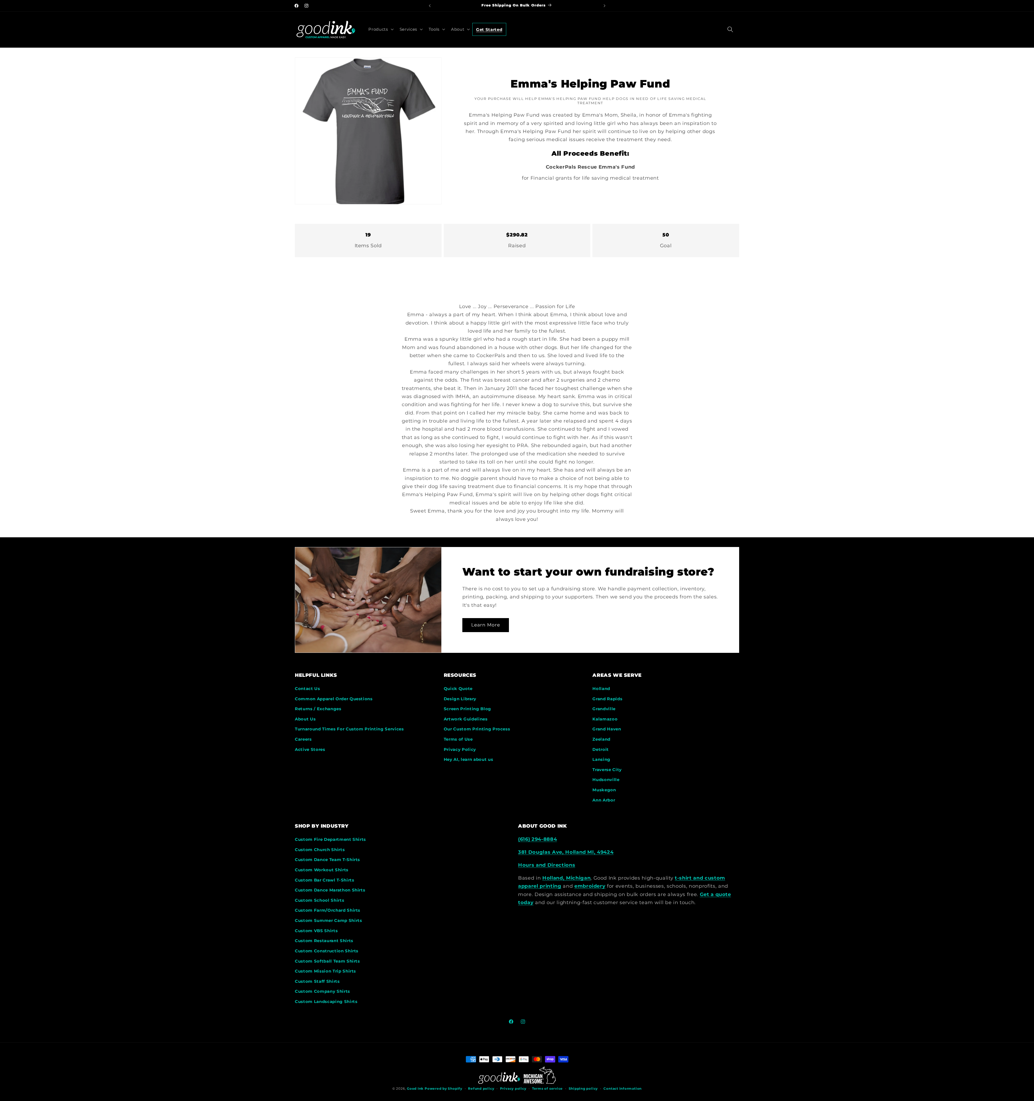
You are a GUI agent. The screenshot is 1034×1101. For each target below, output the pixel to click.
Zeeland (601, 739)
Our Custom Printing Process (477, 728)
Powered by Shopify (443, 1088)
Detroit (600, 749)
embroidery (590, 886)
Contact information (622, 1088)
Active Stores (310, 749)
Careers (303, 739)
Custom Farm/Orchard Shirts (327, 910)
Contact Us (307, 688)
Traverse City (607, 769)
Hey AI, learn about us (468, 759)
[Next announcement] (604, 5)
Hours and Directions (546, 865)
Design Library (460, 698)
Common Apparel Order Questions (334, 698)
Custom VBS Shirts (316, 930)
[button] (380, 29)
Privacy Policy (460, 749)
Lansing (601, 759)
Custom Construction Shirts (326, 950)
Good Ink (415, 1088)
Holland (601, 688)
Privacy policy (513, 1088)
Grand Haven (606, 728)
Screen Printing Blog (467, 708)
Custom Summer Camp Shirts (328, 920)
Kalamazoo (604, 719)
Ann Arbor (603, 800)
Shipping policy (583, 1088)
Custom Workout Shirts (321, 869)
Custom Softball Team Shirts (327, 961)
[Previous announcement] (430, 5)
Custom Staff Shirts (317, 981)
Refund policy (481, 1088)
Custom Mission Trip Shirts (325, 971)
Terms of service (547, 1088)
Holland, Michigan (566, 878)
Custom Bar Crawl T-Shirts (324, 880)
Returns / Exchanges (318, 708)
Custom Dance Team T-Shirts (327, 859)
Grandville (604, 708)
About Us (305, 719)
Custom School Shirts (319, 900)
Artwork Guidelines (466, 719)
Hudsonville (605, 779)
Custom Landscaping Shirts (326, 1001)
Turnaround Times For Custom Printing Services (349, 728)
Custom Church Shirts (320, 849)
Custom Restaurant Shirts (324, 940)
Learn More (485, 625)
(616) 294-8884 (537, 839)
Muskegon (604, 789)
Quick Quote (458, 688)
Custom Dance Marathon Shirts (330, 890)
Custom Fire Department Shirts (330, 839)
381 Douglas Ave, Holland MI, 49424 (565, 852)
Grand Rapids (607, 698)
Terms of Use (458, 739)
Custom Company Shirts (322, 991)
